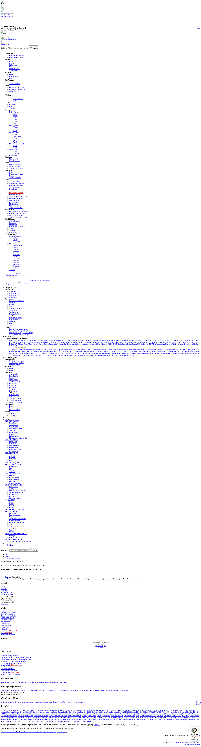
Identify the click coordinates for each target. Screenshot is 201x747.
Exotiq (188, 350)
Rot (14, 117)
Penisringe (12, 443)
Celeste (62, 340)
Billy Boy (56, 340)
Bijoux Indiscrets (34, 350)
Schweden (16, 255)
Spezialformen (14, 187)
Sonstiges (12, 415)
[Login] (2, 10)
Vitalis (174, 344)
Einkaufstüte (5, 44)
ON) (153, 342)
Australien (16, 241)
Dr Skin (147, 350)
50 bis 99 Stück (14, 397)
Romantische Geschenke (17, 490)
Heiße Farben (13, 112)
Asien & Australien (15, 236)
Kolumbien (17, 273)
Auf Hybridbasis (14, 291)
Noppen (12, 172)
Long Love (13, 387)
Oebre (146, 342)
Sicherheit (12, 459)
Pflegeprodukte (14, 451)
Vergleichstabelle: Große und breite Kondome (16, 657)
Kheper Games (116, 351)
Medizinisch (13, 321)
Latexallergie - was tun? (9, 671)
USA (15, 272)
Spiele (11, 524)
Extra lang (12, 104)
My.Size (135, 342)
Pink (14, 123)
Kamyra (26, 342)
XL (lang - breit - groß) (16, 361)
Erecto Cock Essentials (164, 350)
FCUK (181, 340)
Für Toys (12, 304)
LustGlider (80, 342)
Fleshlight (12, 351)
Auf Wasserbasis (14, 232)
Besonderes (13, 391)
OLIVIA (60, 353)
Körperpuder (13, 466)
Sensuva (159, 353)
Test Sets (8, 417)
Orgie (66, 353)
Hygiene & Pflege (15, 314)
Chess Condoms (80, 340)
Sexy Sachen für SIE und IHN (13, 562)
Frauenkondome (14, 408)
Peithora (178, 342)
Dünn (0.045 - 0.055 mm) (17, 213)
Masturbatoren (14, 445)
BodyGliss (71, 350)
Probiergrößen (14, 477)
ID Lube (44, 351)
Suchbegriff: (5, 48)
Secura (83, 344)
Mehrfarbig (13, 149)
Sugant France (127, 344)
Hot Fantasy (31, 351)
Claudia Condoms (92, 340)
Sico (98, 344)
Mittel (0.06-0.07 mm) (16, 215)
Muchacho (128, 342)
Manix (87, 342)
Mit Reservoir (13, 159)
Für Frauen (13, 496)
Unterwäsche (13, 537)
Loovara (57, 342)
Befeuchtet (12, 223)
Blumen (11, 67)
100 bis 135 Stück (15, 398)
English (10, 545)
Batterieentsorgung (7, 619)
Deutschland (17, 245)
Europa (11, 243)
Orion (70, 353)
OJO (149, 342)
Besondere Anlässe (15, 498)
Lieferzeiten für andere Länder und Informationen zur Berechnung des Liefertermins (28, 732)
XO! (10, 346)
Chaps (73, 340)
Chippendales (96, 350)
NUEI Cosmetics (39, 353)
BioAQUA (44, 350)
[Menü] (197, 727)
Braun (15, 138)
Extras (7, 556)
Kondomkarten (14, 479)
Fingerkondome (14, 517)
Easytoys (153, 350)
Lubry (140, 351)
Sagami (61, 344)
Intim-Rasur (13, 423)
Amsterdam (28, 340)
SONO (180, 353)
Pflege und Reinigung (16, 522)
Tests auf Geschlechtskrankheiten (20, 541)
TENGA (48, 355)
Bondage (12, 504)
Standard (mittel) (14, 365)
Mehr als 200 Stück (15, 402)
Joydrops (87, 351)
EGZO (145, 340)
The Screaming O (57, 355)
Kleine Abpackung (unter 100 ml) (20, 331)
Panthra (93, 353)
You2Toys (135, 355)
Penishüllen (13, 442)
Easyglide (139, 340)
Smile (120, 344)
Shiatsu (175, 353)
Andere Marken (14, 84)
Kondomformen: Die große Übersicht (13, 661)
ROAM (30, 344)
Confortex (116, 340)
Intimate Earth (57, 351)
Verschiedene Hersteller (164, 344)
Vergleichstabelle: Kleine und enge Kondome (16, 659)
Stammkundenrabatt (7, 618)
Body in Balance (62, 350)
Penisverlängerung (15, 449)
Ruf (147, 353)
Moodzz (197, 351)
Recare (191, 342)
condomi (110, 340)
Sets (10, 93)
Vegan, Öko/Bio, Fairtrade (18, 196)
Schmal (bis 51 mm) (16, 168)
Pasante (173, 342)
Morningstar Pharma (16, 353)
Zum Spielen (13, 425)
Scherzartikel (13, 526)
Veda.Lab (88, 355)
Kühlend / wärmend (15, 318)
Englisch (100, 647)
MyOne (140, 342)
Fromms (12, 342)
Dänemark (16, 247)
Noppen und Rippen (16, 174)
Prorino (133, 353)
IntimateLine (67, 351)
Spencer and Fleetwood (191, 353)
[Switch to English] (199, 28)
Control (123, 340)
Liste (64, 682)
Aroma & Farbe (14, 381)
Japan (15, 240)
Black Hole (52, 350)
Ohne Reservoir (14, 161)
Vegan (11, 325)
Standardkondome (15, 195)
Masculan (92, 342)
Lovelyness (73, 342)
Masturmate (169, 351)
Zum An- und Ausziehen (16, 534)
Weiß (15, 142)
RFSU (17, 344)
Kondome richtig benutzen (9, 655)
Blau (15, 129)
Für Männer (13, 494)
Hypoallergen (13, 76)
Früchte (11, 61)
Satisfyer (78, 344)
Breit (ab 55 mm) (15, 164)
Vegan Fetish (96, 355)
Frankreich (17, 260)
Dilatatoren (13, 434)
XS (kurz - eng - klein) (16, 363)
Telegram (4, 591)
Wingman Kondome (183, 344)
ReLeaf (11, 344)
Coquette (110, 350)
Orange (15, 116)
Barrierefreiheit (6, 625)
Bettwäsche (13, 513)
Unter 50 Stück (14, 395)
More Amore (120, 342)
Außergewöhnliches (16, 208)
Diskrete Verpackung (8, 614)
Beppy (51, 340)
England (16, 249)
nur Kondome (18, 99)
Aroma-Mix (13, 71)
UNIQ (149, 344)
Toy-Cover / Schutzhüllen (17, 519)
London (51, 342)
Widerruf (4, 629)
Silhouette (103, 344)
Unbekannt (81, 355)
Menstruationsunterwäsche (18, 438)
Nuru (11, 502)
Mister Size (100, 342)
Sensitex (89, 344)
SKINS (110, 344)
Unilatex (143, 344)
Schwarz (16, 140)
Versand (96, 725)
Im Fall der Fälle (13, 539)
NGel (31, 353)
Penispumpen (13, 447)
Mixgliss (191, 351)
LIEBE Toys (125, 351)
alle (14, 101)
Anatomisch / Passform (16, 183)
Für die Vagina (12, 421)
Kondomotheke (34, 342)
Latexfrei (12, 78)
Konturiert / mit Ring (16, 185)
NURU (47, 353)
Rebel (139, 353)
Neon (15, 148)
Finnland (16, 262)
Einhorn (150, 340)
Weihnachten (13, 487)
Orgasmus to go (14, 483)
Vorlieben (10, 500)
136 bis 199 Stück (15, 400)
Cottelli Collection (119, 350)
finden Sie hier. (62, 732)
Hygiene (12, 457)
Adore (11, 340)
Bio (10, 323)
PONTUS (127, 353)
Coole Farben (13, 125)
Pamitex (167, 342)
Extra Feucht (13, 376)
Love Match (65, 342)
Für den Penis (11, 440)
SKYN (115, 344)
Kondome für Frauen (16, 57)
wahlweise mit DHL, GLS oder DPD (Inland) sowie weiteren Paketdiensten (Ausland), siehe (31, 682)
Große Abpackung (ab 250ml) (19, 335)
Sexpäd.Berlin (167, 353)
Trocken (12, 230)
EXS (160, 340)
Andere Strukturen (15, 178)
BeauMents (25, 350)
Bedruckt (16, 153)
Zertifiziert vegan (15, 82)
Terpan (134, 344)
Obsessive (53, 353)
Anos (34, 340)
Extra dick (12, 383)
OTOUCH (75, 353)
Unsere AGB (5, 627)
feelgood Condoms (193, 340)
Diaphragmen (13, 427)
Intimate (50, 351)
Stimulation (13, 310)
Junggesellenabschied (16, 492)
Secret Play (153, 353)
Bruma (83, 350)
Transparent (17, 136)
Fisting (11, 505)
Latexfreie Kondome (16, 193)
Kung (42, 342)
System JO (41, 355)
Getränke (12, 63)
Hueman (38, 351)
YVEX (15, 346)
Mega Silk (184, 351)
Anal (10, 306)
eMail (3, 587)
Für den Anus (11, 453)
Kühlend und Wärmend (17, 226)
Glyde (17, 342)
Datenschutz (5, 623)
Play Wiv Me (119, 353)
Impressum (4, 604)
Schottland (16, 264)
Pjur (113, 353)
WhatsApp (4, 589)
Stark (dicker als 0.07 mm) (18, 217)
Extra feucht (13, 225)
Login (6, 39)
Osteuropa (16, 268)
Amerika (12, 270)
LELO (46, 342)
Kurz (11, 106)
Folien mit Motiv (14, 410)
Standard (12, 108)
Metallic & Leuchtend (16, 144)
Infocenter (13, 39)
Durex (133, 340)
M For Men (146, 351)
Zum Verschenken (14, 485)
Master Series (160, 351)
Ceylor (68, 340)
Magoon (153, 351)
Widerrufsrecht (6, 621)
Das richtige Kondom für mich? (11, 663)
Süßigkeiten (13, 65)
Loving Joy (133, 351)
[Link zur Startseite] (7, 25)
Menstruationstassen (16, 428)
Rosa (15, 119)
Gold (15, 146)
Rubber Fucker (44, 344)
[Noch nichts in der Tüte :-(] (100, 6)
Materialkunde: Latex (8, 669)
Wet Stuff (128, 355)
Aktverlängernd (14, 221)
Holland (16, 258)
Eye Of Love (194, 350)
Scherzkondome (14, 515)
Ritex (26, 344)
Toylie (66, 355)
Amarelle (17, 340)
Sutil (10, 355)
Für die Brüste (12, 462)
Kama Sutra (106, 351)
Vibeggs (103, 355)
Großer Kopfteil (14, 181)
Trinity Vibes (72, 355)
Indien (15, 238)
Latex (11, 74)
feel (185, 340)
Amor (22, 340)
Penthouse (99, 353)
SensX (94, 344)
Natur (15, 134)
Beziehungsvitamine (15, 509)
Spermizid (12, 228)
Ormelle (161, 342)
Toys (10, 455)
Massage (12, 303)
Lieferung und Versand (8, 612)
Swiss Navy (34, 355)
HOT (21, 342)
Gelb (15, 114)
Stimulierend (13, 380)
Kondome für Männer (16, 55)
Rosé (15, 121)
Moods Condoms (109, 342)
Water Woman (120, 355)
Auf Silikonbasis (14, 295)
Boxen (11, 475)
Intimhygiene (13, 432)
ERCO (156, 340)
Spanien (16, 251)
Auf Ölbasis (13, 297)
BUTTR (88, 350)
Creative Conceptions (132, 350)
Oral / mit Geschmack (16, 301)
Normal (11, 378)
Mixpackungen (14, 200)
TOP (138, 344)
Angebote (8, 543)
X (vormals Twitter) (7, 592)
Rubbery (52, 344)
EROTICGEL (180, 350)
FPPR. (24, 351)
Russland (16, 266)
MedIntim (177, 351)
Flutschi (18, 351)
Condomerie (103, 340)
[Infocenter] (2, 13)
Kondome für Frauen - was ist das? (12, 667)
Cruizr (142, 350)
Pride (11, 507)
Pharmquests (107, 353)
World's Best (195, 344)
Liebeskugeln (13, 436)
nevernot (26, 353)
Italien (15, 257)
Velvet (153, 344)
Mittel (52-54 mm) (15, 166)
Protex (184, 342)
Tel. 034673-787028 (7, 594)
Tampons (12, 430)
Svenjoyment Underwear (21, 355)
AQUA (18, 350)
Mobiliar (12, 532)
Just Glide (98, 351)
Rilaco (21, 344)
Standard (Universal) (16, 308)
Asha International (42, 340)
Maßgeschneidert (15, 91)
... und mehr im (11, 665)
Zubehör (12, 472)
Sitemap (197, 744)
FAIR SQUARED (168, 340)
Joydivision (79, 351)
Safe (56, 344)
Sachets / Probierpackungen (18, 329)
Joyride (92, 351)
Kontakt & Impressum (183, 742)
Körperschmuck (14, 521)
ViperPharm (111, 355)
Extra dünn (13, 385)
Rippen (11, 176)
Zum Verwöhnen (13, 464)
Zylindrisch (13, 189)
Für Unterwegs (14, 202)
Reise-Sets (12, 481)
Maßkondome (13, 204)
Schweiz (16, 253)
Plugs (11, 460)
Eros (173, 350)
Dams (7, 286)
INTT (73, 351)
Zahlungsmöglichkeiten (8, 616)
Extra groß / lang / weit (16, 87)
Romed (36, 344)
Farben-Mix (13, 155)
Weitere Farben (14, 133)
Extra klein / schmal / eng (17, 89)
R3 (188, 342)
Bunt (15, 151)
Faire (177, 340)
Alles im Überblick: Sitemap (10, 674)
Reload (143, 353)
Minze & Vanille (14, 69)
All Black (12, 350)
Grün (15, 131)
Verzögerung (13, 312)
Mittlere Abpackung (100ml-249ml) (21, 333)
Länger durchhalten (15, 198)
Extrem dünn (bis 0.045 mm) (18, 211)
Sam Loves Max (69, 344)
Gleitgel (11, 413)
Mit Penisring (13, 206)
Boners (77, 350)
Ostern (11, 489)
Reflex (196, 342)
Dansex (128, 340)
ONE (157, 342)
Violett (15, 127)
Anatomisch (13, 374)
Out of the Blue (85, 353)
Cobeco (103, 350)
